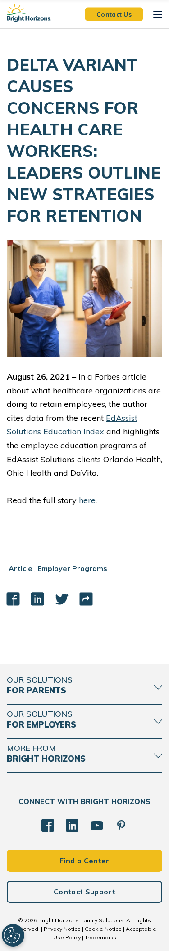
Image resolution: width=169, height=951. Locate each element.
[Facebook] (47, 825)
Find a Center (84, 860)
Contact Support (84, 891)
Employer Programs (72, 568)
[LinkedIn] (72, 825)
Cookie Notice (103, 928)
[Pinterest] (121, 825)
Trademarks (100, 937)
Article (20, 568)
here (87, 500)
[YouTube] (97, 825)
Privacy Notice (62, 928)
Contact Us (114, 14)
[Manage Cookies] (13, 935)
